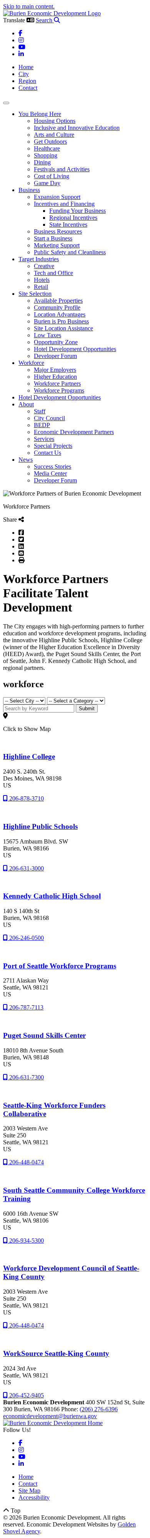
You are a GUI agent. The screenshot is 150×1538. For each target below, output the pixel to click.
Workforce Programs (59, 390)
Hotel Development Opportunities (75, 349)
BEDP (42, 425)
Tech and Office (53, 273)
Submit (87, 708)
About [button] (26, 404)
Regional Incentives (73, 217)
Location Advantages (59, 314)
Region (27, 81)
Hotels (42, 280)
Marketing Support (57, 245)
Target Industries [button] (38, 259)
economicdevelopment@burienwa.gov (50, 1416)
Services (44, 439)
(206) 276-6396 (99, 1409)
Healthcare (47, 148)
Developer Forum (55, 356)
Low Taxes (47, 335)
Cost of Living (51, 176)
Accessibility (34, 1497)
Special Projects (53, 446)
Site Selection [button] (35, 293)
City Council (49, 418)
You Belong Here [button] (39, 114)
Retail (41, 286)
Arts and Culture (54, 134)
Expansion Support (57, 197)
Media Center (50, 473)
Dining (42, 162)
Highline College (29, 756)
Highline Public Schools (40, 826)
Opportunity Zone (56, 342)
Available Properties (58, 300)
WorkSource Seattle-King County (56, 1353)
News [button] (25, 459)
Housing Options (54, 121)
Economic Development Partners (74, 432)
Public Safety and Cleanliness (70, 252)
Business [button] (29, 190)
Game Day (47, 183)
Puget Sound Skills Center (44, 1035)
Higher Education (55, 376)
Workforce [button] (31, 363)
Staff (39, 411)
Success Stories (52, 466)
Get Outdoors (50, 141)
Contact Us (47, 452)
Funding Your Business (77, 210)
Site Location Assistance (63, 328)
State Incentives (68, 224)
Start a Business (53, 238)
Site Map (29, 1490)
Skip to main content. (29, 6)
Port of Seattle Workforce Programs (59, 966)
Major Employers (55, 369)
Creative (44, 266)
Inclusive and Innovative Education (77, 127)
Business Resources (58, 231)
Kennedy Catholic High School (52, 896)
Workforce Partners (57, 383)
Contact (27, 88)
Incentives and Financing (64, 204)
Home (25, 67)
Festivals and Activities (62, 169)
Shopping (45, 155)
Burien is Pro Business (61, 321)
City (23, 74)
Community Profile (57, 307)
